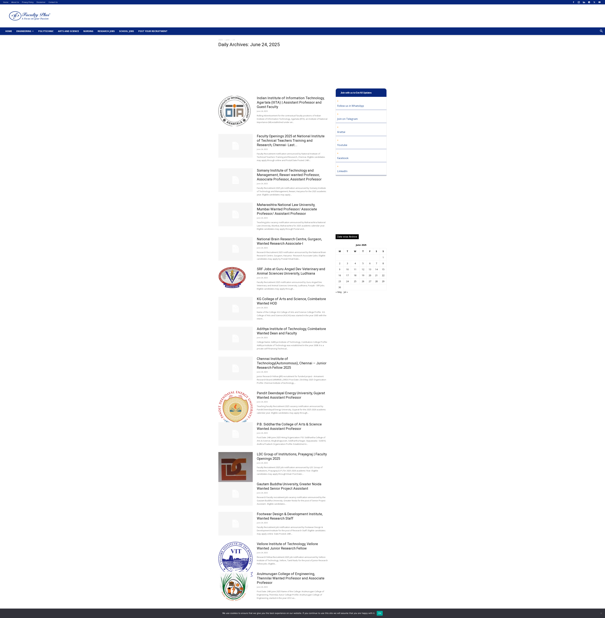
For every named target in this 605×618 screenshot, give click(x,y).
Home (5, 2)
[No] (601, 613)
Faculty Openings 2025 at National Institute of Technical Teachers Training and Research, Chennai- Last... (291, 140)
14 (376, 269)
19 (363, 275)
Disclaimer (41, 2)
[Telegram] (589, 2)
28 (376, 281)
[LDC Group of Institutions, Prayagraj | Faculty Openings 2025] (235, 469)
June (228, 39)
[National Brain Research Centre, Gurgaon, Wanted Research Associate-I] (235, 249)
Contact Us (53, 2)
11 (355, 269)
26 (363, 281)
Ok (379, 613)
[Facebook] (573, 2)
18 (355, 275)
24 (347, 281)
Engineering (23, 31)
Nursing (88, 31)
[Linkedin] (584, 2)
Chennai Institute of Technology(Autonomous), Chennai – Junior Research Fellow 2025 (291, 363)
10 (347, 269)
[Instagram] (578, 2)
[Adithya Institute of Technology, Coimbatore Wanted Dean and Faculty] (235, 338)
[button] (601, 31)
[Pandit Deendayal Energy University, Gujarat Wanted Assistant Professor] (235, 409)
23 (339, 281)
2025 (220, 39)
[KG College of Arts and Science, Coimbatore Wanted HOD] (235, 308)
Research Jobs (106, 31)
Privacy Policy (28, 2)
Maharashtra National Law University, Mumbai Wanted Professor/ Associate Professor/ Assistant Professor (287, 209)
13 (370, 269)
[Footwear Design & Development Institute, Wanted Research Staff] (235, 523)
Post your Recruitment (152, 31)
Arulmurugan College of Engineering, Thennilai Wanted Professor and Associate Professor (290, 578)
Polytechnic (46, 31)
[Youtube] (599, 2)
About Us (15, 2)
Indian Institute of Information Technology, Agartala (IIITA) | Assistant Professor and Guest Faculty (290, 102)
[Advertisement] (273, 73)
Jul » (346, 291)
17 (347, 275)
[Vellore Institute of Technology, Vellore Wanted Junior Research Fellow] (235, 560)
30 (339, 287)
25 (355, 281)
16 (339, 275)
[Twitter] (594, 2)
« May (339, 291)
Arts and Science (68, 31)
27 (370, 281)
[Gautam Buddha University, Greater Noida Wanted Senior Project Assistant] (235, 494)
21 (376, 275)
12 (363, 269)
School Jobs (126, 31)
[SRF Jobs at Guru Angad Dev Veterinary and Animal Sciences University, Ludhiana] (232, 277)
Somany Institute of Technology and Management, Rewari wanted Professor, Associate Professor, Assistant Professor (289, 174)
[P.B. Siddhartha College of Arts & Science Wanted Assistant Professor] (235, 434)
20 (370, 275)
